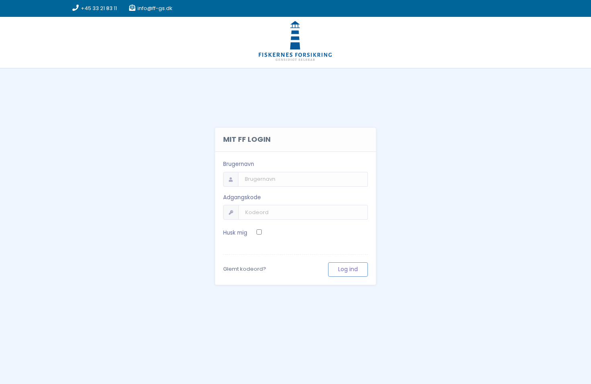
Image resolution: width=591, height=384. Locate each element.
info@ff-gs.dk (154, 8)
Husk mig (235, 233)
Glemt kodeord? (244, 269)
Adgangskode (242, 197)
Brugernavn (238, 164)
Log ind (348, 269)
